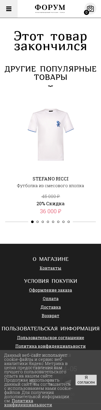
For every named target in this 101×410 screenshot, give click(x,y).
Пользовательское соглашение (50, 337)
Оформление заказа (50, 290)
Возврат (50, 315)
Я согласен (86, 379)
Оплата (51, 298)
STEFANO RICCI (51, 179)
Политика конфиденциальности (50, 346)
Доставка (50, 307)
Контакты (50, 268)
